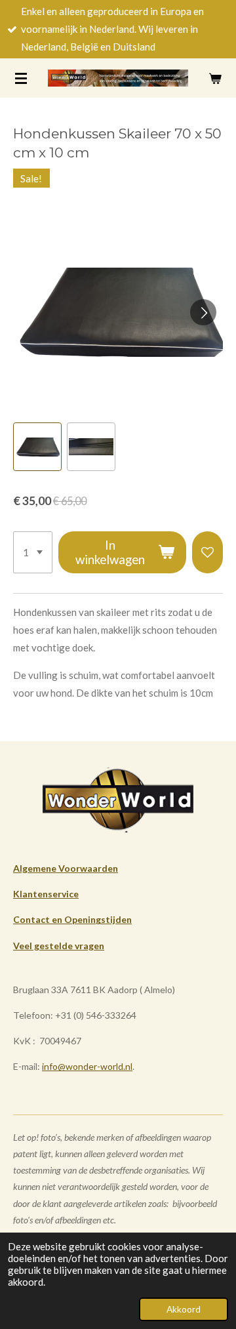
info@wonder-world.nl (87, 1066)
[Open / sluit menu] (21, 78)
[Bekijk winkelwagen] (215, 78)
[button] (37, 446)
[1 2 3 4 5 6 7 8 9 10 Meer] (32, 552)
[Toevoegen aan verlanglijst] (207, 552)
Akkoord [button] (184, 1309)
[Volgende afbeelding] (203, 312)
